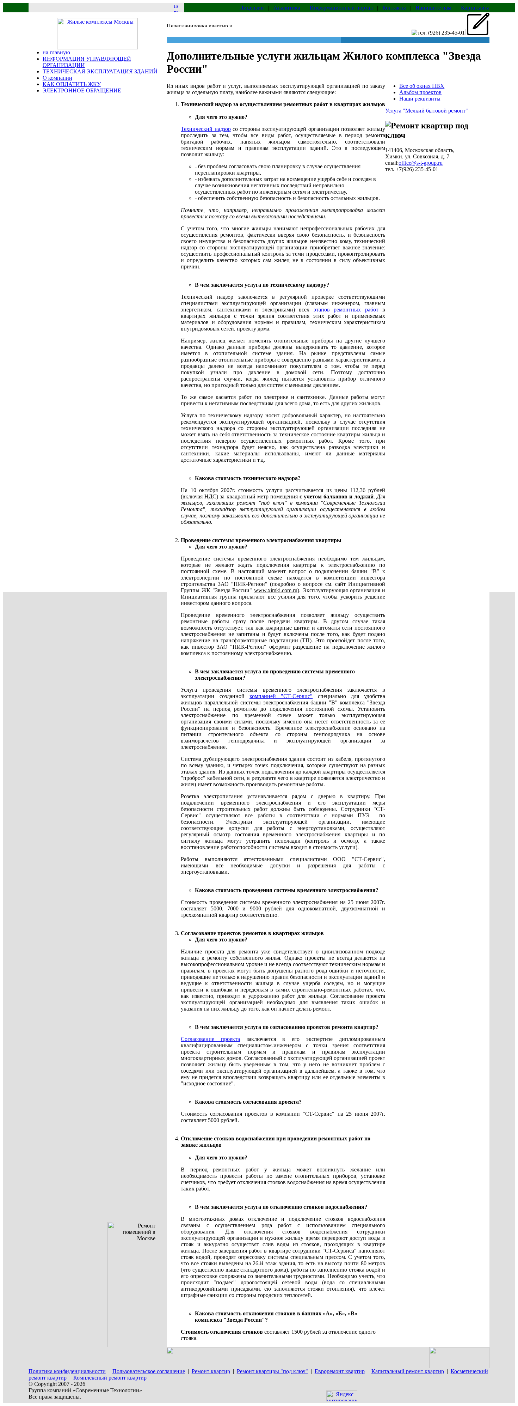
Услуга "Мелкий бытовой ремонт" (426, 111)
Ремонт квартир (211, 1371)
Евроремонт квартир (340, 1371)
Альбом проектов (420, 92)
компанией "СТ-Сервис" (281, 696)
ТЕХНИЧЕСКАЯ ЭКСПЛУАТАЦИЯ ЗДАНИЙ (100, 71)
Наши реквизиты (419, 99)
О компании (57, 78)
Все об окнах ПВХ (421, 86)
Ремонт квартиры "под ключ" (272, 1371)
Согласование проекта (210, 1039)
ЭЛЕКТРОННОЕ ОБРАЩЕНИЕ (82, 90)
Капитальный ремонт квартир (407, 1371)
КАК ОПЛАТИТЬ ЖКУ (72, 84)
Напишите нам (433, 8)
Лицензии (252, 8)
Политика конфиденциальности (67, 1371)
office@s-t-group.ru (421, 163)
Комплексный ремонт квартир (110, 1378)
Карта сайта (475, 8)
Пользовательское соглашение (148, 1371)
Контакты (394, 8)
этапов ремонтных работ (346, 310)
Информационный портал (341, 8)
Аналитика (286, 8)
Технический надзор (205, 129)
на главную (56, 52)
